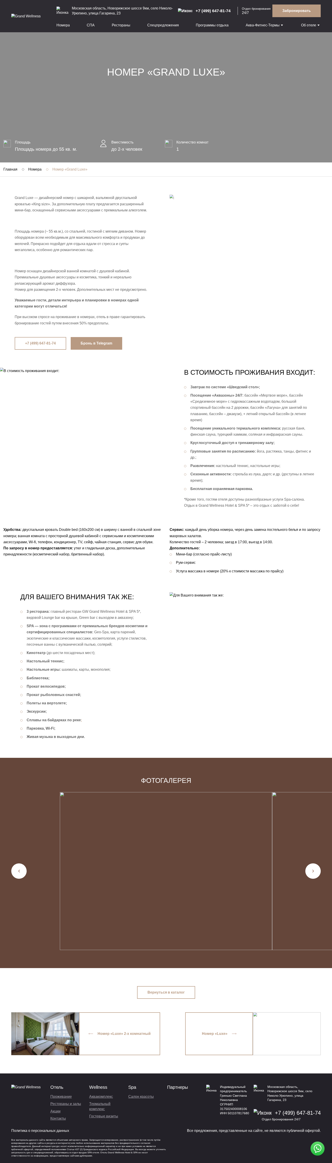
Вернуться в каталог (166, 992)
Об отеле (308, 25)
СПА (91, 25)
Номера (63, 25)
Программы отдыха (212, 25)
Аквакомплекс (101, 1096)
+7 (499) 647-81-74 (40, 343)
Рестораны (121, 25)
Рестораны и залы (65, 1104)
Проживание (61, 1096)
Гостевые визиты (103, 1116)
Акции (55, 1111)
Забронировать (296, 11)
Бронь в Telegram (96, 343)
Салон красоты (141, 1096)
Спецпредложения (163, 25)
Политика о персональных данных (40, 1131)
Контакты (58, 1118)
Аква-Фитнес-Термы (263, 25)
